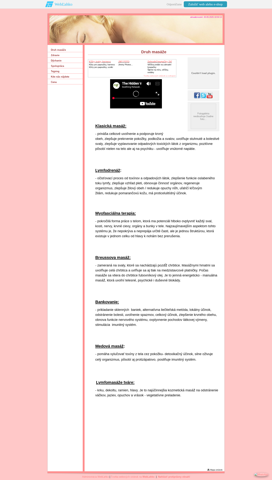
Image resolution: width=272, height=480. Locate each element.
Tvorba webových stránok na (133, 476)
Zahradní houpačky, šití (159, 61)
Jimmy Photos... (125, 64)
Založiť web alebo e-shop (205, 4)
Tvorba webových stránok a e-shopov (160, 76)
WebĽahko (63, 4)
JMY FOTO (123, 61)
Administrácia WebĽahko (95, 476)
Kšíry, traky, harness (100, 61)
